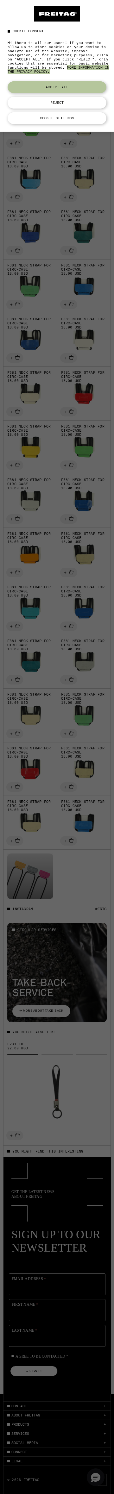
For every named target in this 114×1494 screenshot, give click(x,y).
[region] (57, 66)
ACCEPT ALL (57, 87)
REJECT (57, 102)
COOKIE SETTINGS (57, 118)
